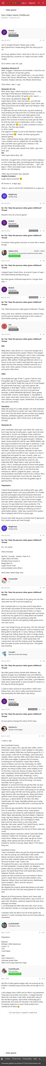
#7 (44, 535)
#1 (44, 40)
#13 (43, 979)
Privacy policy (27, 1059)
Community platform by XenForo (21, 1063)
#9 (44, 661)
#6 (44, 334)
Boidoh (5, 18)
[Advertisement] (23, 23)
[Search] (43, 3)
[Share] (40, 40)
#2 (44, 203)
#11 (43, 736)
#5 (44, 297)
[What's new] (39, 3)
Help (35, 1059)
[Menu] (3, 3)
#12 (43, 932)
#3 (44, 231)
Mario (43, 251)
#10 (43, 709)
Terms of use (16, 1059)
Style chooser (2, 1058)
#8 (44, 588)
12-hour (7, 1059)
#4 (44, 261)
